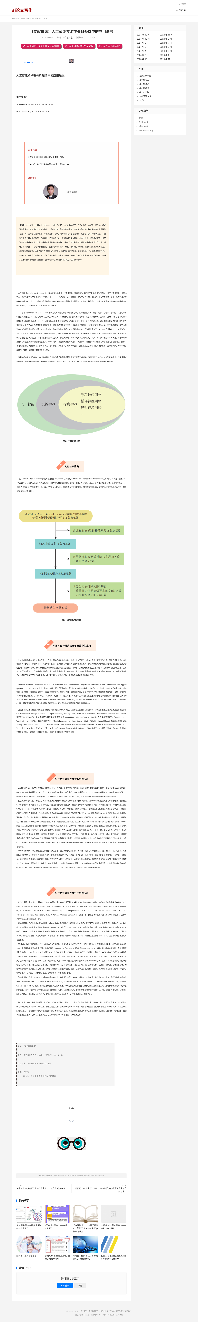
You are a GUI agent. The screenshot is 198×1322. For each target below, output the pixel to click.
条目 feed (143, 122)
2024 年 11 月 (166, 34)
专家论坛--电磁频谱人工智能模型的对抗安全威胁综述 (40, 1188)
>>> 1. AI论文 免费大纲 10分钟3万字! (43, 46)
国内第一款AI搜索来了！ (27, 1255)
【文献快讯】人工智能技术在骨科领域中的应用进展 (71, 31)
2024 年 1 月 (166, 55)
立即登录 (65, 1285)
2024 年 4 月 (143, 51)
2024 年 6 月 (143, 47)
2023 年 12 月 (143, 59)
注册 (80, 1285)
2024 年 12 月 (143, 34)
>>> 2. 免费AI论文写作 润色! (80, 46)
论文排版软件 (126, 1311)
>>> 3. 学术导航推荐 (110, 46)
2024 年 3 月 (166, 51)
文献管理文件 (145, 96)
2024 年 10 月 (143, 39)
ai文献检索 (36, 19)
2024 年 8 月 (143, 43)
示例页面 (181, 10)
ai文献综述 (144, 84)
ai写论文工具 (145, 76)
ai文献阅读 (144, 88)
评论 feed (143, 126)
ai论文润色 (116, 1311)
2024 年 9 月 (166, 39)
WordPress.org (146, 130)
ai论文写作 (22, 10)
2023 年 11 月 (166, 59)
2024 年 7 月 (166, 43)
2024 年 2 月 (143, 55)
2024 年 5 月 (166, 47)
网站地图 (92, 1311)
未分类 (142, 100)
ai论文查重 (144, 92)
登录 (141, 118)
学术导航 (99, 1311)
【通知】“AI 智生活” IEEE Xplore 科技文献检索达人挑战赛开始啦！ (100, 1190)
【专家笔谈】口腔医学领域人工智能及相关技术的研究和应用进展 (85, 1228)
